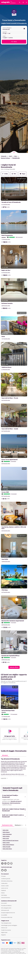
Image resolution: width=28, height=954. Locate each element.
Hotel (10, 156)
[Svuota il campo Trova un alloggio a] (24, 28)
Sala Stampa (4, 895)
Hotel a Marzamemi (7, 834)
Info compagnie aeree (6, 908)
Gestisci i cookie (5, 885)
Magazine (3, 934)
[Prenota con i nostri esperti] (19, 2)
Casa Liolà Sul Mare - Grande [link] (9, 428)
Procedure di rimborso (6, 905)
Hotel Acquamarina (15, 803)
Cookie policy (4, 883)
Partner (3, 892)
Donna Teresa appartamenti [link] (9, 459)
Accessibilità (4, 915)
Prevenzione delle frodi (6, 917)
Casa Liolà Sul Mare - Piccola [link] (9, 398)
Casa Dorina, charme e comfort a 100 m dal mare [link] (13, 527)
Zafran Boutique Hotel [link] (7, 710)
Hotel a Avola (6, 838)
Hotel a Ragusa (6, 832)
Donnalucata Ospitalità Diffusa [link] (10, 655)
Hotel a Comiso (6, 842)
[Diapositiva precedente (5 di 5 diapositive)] (2, 189)
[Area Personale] (23, 2)
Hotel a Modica (6, 836)
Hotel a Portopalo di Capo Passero (10, 840)
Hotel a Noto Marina (7, 848)
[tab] (5, 755)
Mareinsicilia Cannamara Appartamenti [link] (12, 620)
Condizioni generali (5, 878)
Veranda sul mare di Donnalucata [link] (11, 202)
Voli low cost (4, 927)
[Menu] (26, 2)
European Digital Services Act (8, 912)
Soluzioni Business (5, 897)
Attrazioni (5, 755)
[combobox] (5, 174)
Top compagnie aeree (6, 923)
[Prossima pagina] (26, 735)
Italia (15, 156)
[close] (2, 165)
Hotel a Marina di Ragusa (8, 844)
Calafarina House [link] (6, 367)
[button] (4, 778)
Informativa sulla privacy (6, 881)
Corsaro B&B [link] (5, 492)
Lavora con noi (4, 888)
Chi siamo (3, 876)
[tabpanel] (14, 768)
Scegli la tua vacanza (6, 930)
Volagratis (3, 156)
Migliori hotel (4, 932)
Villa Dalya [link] (4, 590)
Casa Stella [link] (4, 559)
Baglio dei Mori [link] (5, 270)
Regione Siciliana (5, 158)
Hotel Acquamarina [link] (7, 235)
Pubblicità (3, 890)
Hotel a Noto (5, 830)
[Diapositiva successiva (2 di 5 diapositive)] (25, 189)
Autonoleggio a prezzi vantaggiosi (9, 925)
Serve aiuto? (4, 903)
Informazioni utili (5, 910)
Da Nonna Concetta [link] (6, 303)
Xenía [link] (3, 336)
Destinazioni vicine (7, 825)
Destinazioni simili (20, 825)
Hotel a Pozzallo (6, 846)
